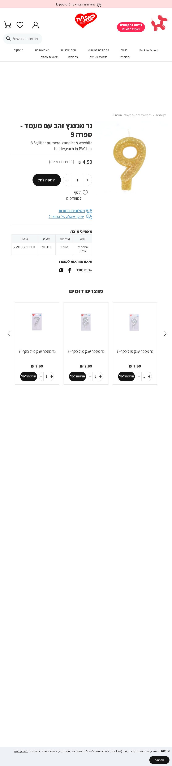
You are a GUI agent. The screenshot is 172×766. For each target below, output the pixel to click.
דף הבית (161, 115)
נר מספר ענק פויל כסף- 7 (37, 351)
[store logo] (86, 20)
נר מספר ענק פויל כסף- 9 (134, 351)
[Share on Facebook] (69, 269)
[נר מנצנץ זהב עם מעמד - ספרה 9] (61, 269)
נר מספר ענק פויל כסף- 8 (86, 351)
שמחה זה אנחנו (83, 249)
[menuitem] (148, 51)
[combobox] (22, 38)
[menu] (86, 54)
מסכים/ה (159, 760)
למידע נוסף (21, 751)
